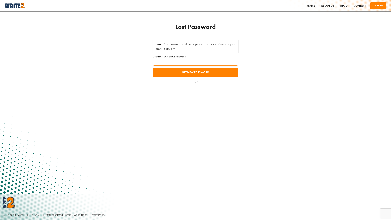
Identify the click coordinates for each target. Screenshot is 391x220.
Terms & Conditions (75, 214)
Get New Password (195, 72)
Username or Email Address (169, 57)
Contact (360, 5)
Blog (344, 5)
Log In (378, 5)
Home (311, 5)
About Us (327, 5)
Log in (195, 81)
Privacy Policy (97, 214)
